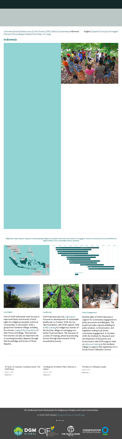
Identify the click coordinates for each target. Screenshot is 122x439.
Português (114, 11)
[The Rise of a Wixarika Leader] (100, 363)
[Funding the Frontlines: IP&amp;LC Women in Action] (61, 363)
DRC (48, 31)
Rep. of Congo (44, 34)
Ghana (54, 31)
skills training (50, 327)
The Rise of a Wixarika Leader (94, 367)
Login (82, 415)
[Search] (4, 4)
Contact (61, 415)
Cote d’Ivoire (39, 31)
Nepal (28, 34)
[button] (115, 360)
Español (96, 11)
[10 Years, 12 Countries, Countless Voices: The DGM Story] (23, 363)
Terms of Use (72, 415)
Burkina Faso (26, 31)
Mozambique (18, 34)
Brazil (16, 31)
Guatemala (64, 31)
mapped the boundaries (25, 330)
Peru (35, 34)
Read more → (9, 375)
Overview (8, 31)
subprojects (70, 316)
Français (104, 11)
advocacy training (92, 344)
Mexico (8, 34)
